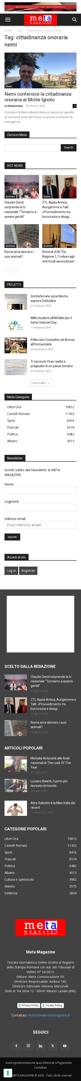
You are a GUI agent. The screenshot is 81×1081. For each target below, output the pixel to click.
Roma (47, 196)
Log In (11, 570)
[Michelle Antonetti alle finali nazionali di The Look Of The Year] (15, 764)
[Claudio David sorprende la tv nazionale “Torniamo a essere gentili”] (21, 187)
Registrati (28, 570)
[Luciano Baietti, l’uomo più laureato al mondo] (15, 785)
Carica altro (39, 383)
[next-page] (14, 271)
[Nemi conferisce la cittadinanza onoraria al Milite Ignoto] (40, 70)
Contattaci (40, 1067)
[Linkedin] (40, 1046)
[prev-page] (7, 271)
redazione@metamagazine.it (49, 1015)
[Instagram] (28, 1045)
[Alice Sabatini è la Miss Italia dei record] (15, 808)
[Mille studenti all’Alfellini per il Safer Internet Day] (15, 324)
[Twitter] (52, 1046)
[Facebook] (16, 1046)
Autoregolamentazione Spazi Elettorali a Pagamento (39, 1063)
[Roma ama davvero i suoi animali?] (21, 236)
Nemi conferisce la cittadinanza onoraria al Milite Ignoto (37, 96)
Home (8, 30)
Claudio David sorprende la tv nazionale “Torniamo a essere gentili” (52, 681)
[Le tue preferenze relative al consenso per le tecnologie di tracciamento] (8, 1073)
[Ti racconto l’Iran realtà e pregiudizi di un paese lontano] (15, 367)
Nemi (9, 86)
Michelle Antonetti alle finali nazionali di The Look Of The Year (51, 762)
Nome (9, 484)
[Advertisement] (40, 624)
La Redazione (13, 105)
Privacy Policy (30, 1005)
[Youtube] (64, 1046)
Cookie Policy (54, 1005)
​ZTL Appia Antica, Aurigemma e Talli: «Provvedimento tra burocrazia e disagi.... (53, 704)
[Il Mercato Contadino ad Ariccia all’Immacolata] (15, 345)
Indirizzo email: (15, 518)
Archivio (10, 196)
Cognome (11, 501)
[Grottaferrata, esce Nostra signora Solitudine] (15, 302)
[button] (7, 20)
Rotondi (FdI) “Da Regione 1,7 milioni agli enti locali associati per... (59, 256)
